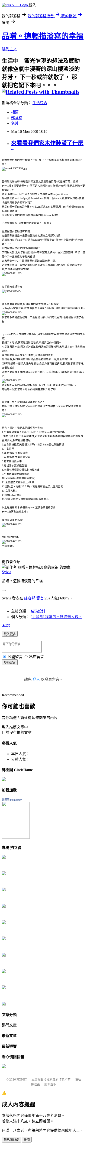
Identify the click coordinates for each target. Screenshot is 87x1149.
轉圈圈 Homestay (12, 799)
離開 (27, 1140)
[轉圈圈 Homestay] (16, 837)
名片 (15, 123)
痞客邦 (29, 598)
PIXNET (21, 1079)
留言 (40, 598)
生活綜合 (39, 103)
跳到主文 (9, 49)
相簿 (15, 112)
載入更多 (10, 634)
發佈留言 (10, 662)
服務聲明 (50, 1084)
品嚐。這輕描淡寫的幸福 (43, 36)
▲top (6, 625)
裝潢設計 (38, 611)
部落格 (16, 118)
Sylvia (6, 572)
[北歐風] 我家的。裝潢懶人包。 (56, 617)
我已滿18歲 (11, 1140)
